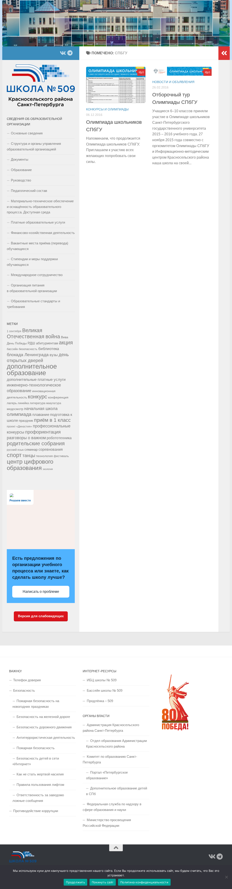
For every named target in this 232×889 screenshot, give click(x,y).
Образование (21, 170)
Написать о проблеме (41, 591)
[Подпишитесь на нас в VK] (62, 53)
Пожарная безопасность (36, 748)
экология (48, 469)
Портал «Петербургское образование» (107, 775)
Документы (19, 159)
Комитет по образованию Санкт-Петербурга (110, 759)
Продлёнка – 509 (100, 701)
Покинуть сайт (103, 882)
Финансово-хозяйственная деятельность (43, 233)
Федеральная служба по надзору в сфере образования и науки (112, 807)
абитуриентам (47, 343)
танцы (28, 455)
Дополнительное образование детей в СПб (116, 791)
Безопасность (24, 690)
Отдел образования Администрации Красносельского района (116, 743)
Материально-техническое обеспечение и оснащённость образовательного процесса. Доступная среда (40, 206)
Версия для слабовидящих (41, 616)
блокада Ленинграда (28, 354)
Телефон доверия (27, 680)
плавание (40, 414)
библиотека (48, 349)
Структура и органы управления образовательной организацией (34, 146)
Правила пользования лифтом (40, 785)
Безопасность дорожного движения (44, 727)
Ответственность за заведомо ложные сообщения (38, 798)
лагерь (12, 403)
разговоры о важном (26, 438)
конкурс (37, 397)
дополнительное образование (32, 369)
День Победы (17, 343)
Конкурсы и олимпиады (107, 109)
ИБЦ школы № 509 (101, 680)
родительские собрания (36, 443)
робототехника (59, 438)
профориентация (43, 431)
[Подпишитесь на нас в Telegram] (69, 53)
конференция (58, 397)
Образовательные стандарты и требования (33, 304)
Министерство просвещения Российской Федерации (107, 822)
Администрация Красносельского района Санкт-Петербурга (111, 727)
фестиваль (61, 456)
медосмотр (15, 409)
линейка (23, 403)
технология (44, 456)
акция (66, 343)
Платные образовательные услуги (38, 222)
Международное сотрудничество (37, 275)
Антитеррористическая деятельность (46, 737)
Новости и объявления (173, 82)
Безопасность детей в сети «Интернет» (35, 761)
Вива (64, 337)
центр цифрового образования (30, 464)
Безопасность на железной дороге (43, 717)
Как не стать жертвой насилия (40, 774)
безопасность (28, 349)
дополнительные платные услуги (36, 379)
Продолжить (75, 882)
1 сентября (14, 331)
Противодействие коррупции (35, 811)
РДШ (31, 343)
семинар (31, 449)
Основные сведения (27, 133)
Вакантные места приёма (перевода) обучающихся (37, 246)
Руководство (21, 180)
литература (37, 403)
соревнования (51, 449)
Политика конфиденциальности (144, 882)
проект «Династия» (19, 426)
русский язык (15, 449)
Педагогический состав (29, 191)
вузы (54, 355)
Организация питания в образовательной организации (32, 288)
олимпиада (19, 414)
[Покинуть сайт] (226, 877)
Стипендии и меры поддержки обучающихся (32, 262)
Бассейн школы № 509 (104, 690)
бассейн (12, 349)
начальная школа (41, 408)
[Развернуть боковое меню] (224, 53)
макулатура (53, 403)
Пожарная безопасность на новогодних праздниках (35, 703)
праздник (26, 420)
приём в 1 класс (52, 420)
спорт (14, 455)
